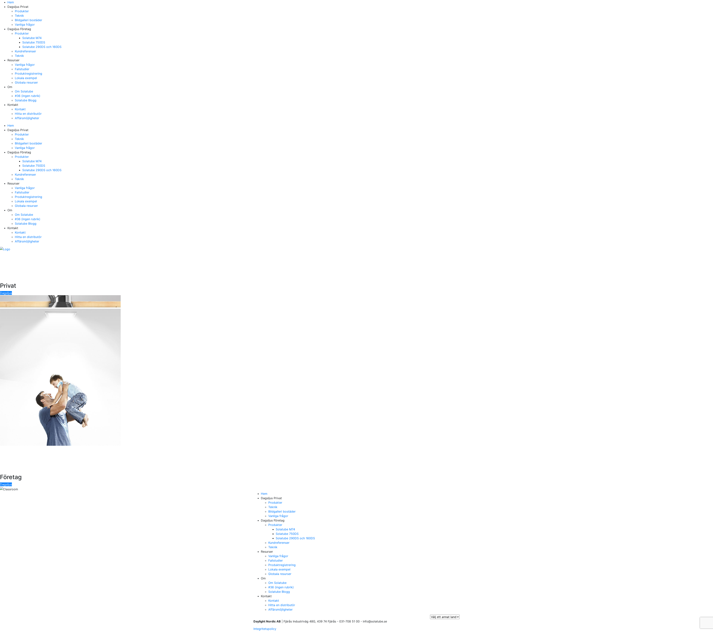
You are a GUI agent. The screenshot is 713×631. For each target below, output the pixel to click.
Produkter (22, 11)
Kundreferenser (25, 51)
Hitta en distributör (28, 113)
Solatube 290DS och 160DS (41, 47)
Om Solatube (24, 91)
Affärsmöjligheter (27, 118)
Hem (10, 2)
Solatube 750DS (33, 42)
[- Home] (5, 249)
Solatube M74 (32, 38)
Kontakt (20, 109)
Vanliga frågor (25, 24)
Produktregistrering (28, 73)
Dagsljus (6, 293)
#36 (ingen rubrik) (27, 96)
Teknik (19, 15)
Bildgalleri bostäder (28, 20)
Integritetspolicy (264, 629)
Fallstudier (22, 69)
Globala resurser (26, 82)
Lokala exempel (26, 78)
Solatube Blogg (25, 100)
